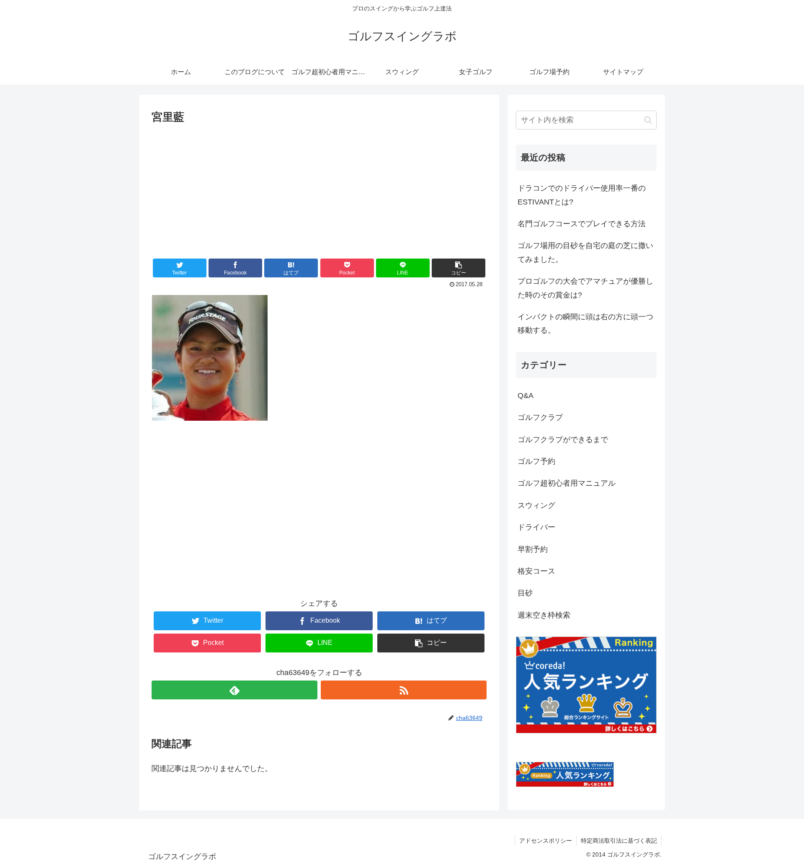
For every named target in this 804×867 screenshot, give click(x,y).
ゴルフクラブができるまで (563, 439)
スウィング (536, 505)
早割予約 (533, 549)
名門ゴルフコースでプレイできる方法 (582, 224)
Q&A (525, 395)
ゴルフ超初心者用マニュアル (567, 483)
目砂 (525, 593)
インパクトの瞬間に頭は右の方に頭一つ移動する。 (585, 323)
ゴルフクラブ (540, 417)
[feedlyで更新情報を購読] (234, 690)
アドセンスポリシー (545, 840)
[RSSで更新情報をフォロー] (404, 690)
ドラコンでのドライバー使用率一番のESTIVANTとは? (582, 195)
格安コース (536, 571)
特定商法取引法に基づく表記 (619, 840)
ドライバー (536, 527)
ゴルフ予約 (536, 461)
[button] (458, 268)
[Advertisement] (319, 189)
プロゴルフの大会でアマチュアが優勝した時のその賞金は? (585, 288)
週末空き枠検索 (544, 615)
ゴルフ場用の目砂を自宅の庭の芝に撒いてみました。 (585, 252)
